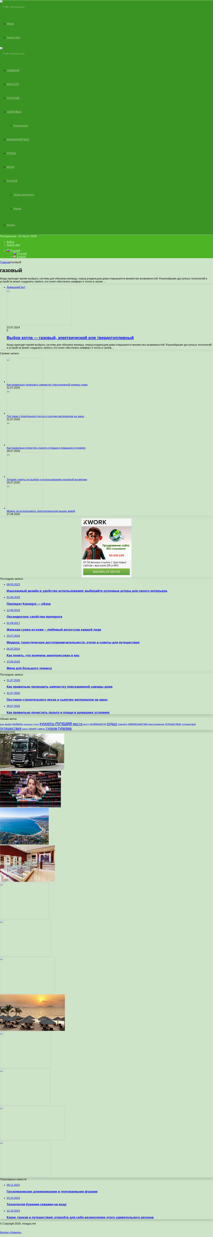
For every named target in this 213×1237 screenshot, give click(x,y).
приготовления (156, 724)
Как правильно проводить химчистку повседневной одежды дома (47, 384)
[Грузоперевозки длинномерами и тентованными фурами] (32, 769)
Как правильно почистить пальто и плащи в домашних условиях (46, 447)
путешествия (10, 728)
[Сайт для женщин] (12, 7)
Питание (13, 98)
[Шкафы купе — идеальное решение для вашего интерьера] (25, 1067)
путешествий (189, 724)
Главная (5, 262)
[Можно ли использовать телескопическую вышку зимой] (25, 508)
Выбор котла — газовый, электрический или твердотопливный (70, 337)
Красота (13, 84)
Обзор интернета (23, 194)
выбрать (17, 723)
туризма (65, 728)
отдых (112, 724)
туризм (51, 728)
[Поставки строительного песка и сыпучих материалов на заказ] (25, 413)
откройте (122, 724)
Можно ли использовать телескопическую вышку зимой (41, 511)
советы (41, 728)
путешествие (173, 723)
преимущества (137, 724)
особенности (98, 724)
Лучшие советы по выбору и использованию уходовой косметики (47, 479)
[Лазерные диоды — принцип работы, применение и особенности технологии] (25, 1104)
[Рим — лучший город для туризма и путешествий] (32, 1139)
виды (2, 724)
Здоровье (14, 111)
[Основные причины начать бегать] (25, 1176)
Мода (10, 167)
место (86, 724)
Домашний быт (18, 139)
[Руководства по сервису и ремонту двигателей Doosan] (24, 918)
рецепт (33, 728)
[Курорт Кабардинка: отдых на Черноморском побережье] (24, 843)
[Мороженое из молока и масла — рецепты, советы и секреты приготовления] (27, 992)
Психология (20, 125)
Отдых (11, 153)
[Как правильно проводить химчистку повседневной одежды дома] (25, 381)
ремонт (25, 729)
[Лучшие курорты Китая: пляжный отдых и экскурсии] (32, 1030)
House (17, 208)
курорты (47, 723)
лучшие (63, 723)
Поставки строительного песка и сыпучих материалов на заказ (45, 416)
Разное (12, 180)
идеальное (28, 724)
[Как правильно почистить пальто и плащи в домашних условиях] (25, 444)
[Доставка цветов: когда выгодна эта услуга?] (25, 955)
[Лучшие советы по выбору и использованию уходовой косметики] (25, 476)
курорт (36, 724)
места (78, 724)
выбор (8, 724)
